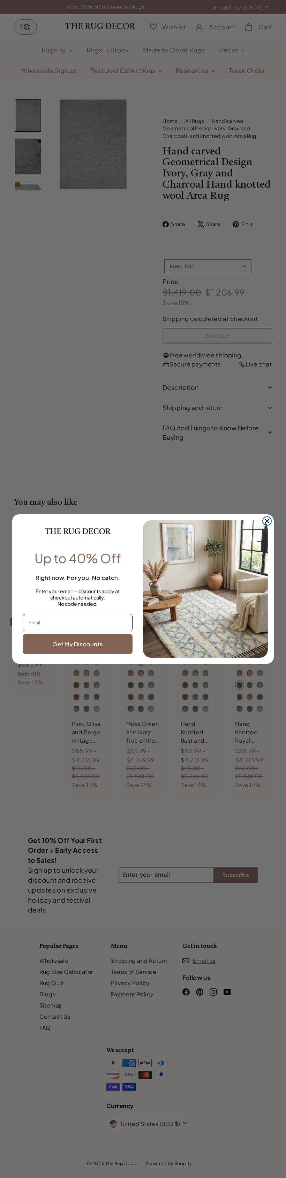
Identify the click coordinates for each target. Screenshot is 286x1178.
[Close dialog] (267, 521)
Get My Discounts (77, 644)
